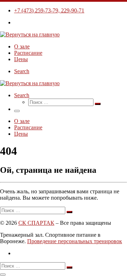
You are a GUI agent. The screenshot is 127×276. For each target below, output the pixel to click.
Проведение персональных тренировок (74, 241)
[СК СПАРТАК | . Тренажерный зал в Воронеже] (30, 34)
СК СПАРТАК (36, 223)
